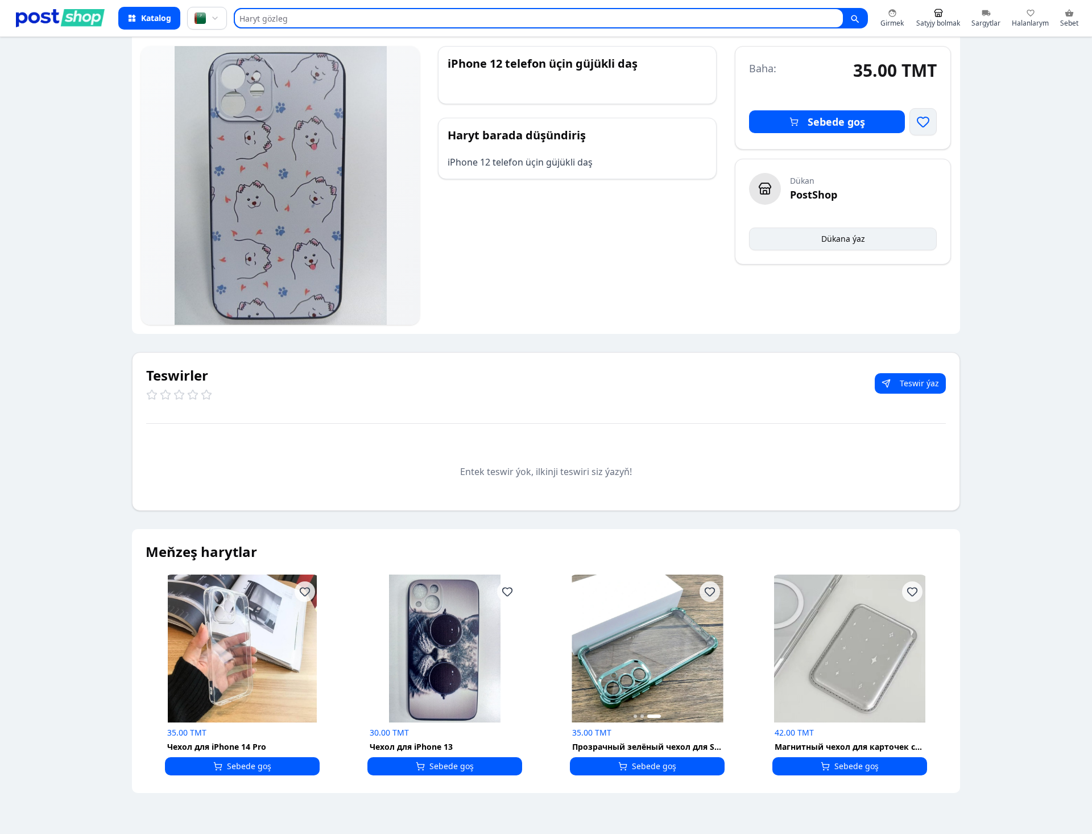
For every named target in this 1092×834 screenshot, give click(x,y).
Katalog (156, 18)
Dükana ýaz (843, 238)
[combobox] (207, 18)
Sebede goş (836, 122)
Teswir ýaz (919, 383)
